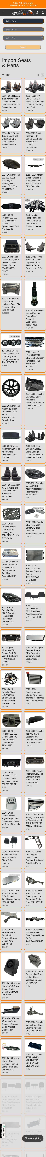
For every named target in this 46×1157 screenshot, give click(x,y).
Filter (7, 75)
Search (23, 47)
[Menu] (3, 12)
